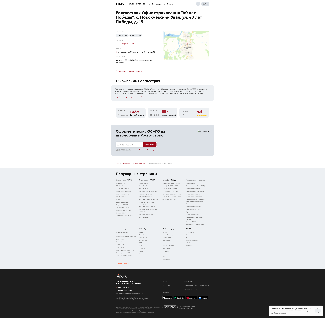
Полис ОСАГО (120, 183)
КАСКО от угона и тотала (147, 206)
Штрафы (146, 4)
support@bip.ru (123, 287)
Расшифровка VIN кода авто (195, 224)
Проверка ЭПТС (191, 222)
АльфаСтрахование (145, 235)
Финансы (170, 4)
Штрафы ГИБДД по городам (171, 197)
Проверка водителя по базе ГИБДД (194, 218)
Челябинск (165, 251)
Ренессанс (142, 254)
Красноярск (166, 248)
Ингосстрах (143, 240)
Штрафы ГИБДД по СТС (170, 186)
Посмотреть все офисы (129, 71)
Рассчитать (149, 145)
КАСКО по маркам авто (146, 215)
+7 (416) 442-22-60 (126, 44)
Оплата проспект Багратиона (125, 250)
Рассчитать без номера (147, 150)
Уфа (163, 256)
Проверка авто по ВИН (193, 188)
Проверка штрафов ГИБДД (171, 183)
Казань (164, 243)
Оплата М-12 (120, 247)
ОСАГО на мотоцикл (122, 202)
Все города (166, 259)
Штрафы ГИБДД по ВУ (169, 188)
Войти (205, 4)
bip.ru (117, 163)
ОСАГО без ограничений (123, 191)
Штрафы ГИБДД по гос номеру (172, 194)
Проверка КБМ (190, 183)
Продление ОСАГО (122, 205)
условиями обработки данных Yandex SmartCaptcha (140, 312)
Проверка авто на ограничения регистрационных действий (195, 200)
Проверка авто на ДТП (193, 194)
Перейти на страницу (127, 97)
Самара (164, 254)
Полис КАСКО (143, 183)
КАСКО (138, 4)
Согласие (142, 248)
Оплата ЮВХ (120, 244)
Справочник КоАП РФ (169, 199)
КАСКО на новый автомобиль (148, 209)
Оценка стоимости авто (193, 212)
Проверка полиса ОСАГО (123, 210)
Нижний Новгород (168, 245)
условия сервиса (126, 150)
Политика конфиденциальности (196, 285)
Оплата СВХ (119, 242)
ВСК (140, 245)
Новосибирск (166, 237)
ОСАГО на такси (121, 197)
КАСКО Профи (143, 188)
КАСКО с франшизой (145, 197)
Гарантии (166, 285)
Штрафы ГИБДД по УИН (170, 191)
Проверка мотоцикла (192, 215)
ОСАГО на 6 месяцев (122, 188)
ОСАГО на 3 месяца (122, 186)
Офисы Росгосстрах (139, 163)
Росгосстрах (126, 163)
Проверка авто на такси (193, 204)
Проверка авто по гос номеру (195, 191)
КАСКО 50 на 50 (144, 212)
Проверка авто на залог (193, 206)
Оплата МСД (120, 239)
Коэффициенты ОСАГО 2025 (125, 216)
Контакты (166, 289)
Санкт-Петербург (168, 235)
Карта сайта (188, 281)
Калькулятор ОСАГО (122, 207)
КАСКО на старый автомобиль (148, 199)
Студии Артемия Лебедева (187, 307)
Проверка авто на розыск (194, 197)
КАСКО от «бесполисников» (148, 191)
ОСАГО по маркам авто (123, 194)
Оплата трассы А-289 (123, 253)
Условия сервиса (190, 289)
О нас (164, 281)
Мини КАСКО (143, 186)
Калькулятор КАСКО (145, 194)
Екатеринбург (166, 240)
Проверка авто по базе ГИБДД (195, 186)
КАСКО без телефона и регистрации (146, 203)
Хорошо (318, 310)
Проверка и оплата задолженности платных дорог (125, 233)
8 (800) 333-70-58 (125, 290)
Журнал (165, 292)
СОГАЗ (141, 243)
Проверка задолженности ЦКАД (126, 236)
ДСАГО (118, 199)
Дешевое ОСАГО (121, 213)
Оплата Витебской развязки (124, 255)
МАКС (141, 251)
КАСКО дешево (144, 217)
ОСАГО (131, 4)
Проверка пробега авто (193, 209)
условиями (275, 311)
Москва (164, 232)
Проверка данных (158, 4)
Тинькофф (142, 232)
